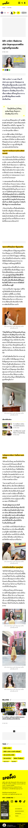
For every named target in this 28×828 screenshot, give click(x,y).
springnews (18, 813)
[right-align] (21, 3)
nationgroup (18, 808)
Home (3, 7)
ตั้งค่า (4, 818)
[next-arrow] (25, 710)
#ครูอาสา (6, 762)
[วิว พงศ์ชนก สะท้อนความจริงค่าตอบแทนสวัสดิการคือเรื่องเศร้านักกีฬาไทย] (14, 708)
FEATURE (9, 7)
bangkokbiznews (19, 811)
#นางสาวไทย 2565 (9, 755)
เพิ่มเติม (5, 811)
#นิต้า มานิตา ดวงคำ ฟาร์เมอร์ (12, 752)
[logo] (5, 3)
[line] (9, 70)
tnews (16, 816)
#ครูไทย (14, 762)
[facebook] (5, 70)
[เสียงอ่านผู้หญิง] (13, 12)
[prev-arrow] (3, 710)
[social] (12, 801)
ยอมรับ (4, 814)
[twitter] (7, 70)
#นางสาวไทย (7, 758)
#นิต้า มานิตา (7, 748)
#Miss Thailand (18, 758)
